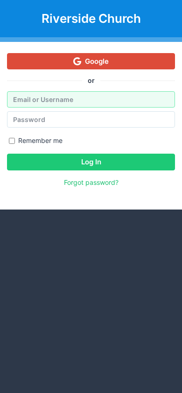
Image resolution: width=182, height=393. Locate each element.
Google (97, 61)
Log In (91, 161)
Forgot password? (91, 182)
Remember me (40, 140)
